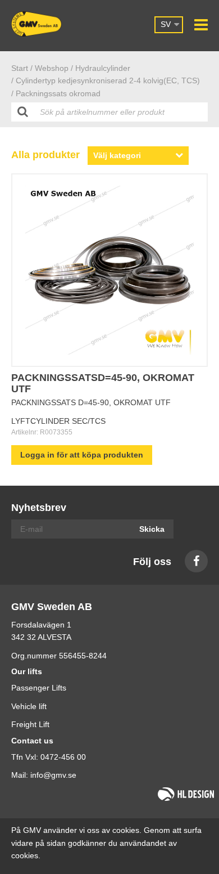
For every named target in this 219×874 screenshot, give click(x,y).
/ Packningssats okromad (56, 93)
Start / (22, 68)
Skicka (152, 529)
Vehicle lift (29, 706)
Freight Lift (30, 724)
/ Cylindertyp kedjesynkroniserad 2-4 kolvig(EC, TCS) (105, 80)
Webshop (52, 68)
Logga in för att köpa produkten (81, 454)
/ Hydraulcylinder (100, 68)
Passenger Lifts (38, 687)
